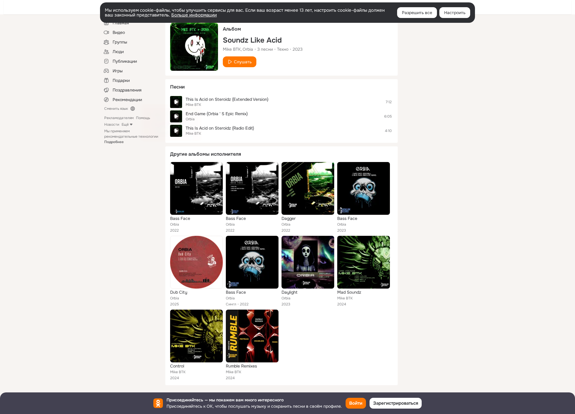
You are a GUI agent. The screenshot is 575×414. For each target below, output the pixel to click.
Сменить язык (116, 108)
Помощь (143, 118)
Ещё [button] (125, 124)
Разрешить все (417, 12)
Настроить (454, 12)
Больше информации (194, 15)
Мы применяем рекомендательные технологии (131, 136)
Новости (111, 124)
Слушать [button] (243, 61)
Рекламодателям (119, 118)
